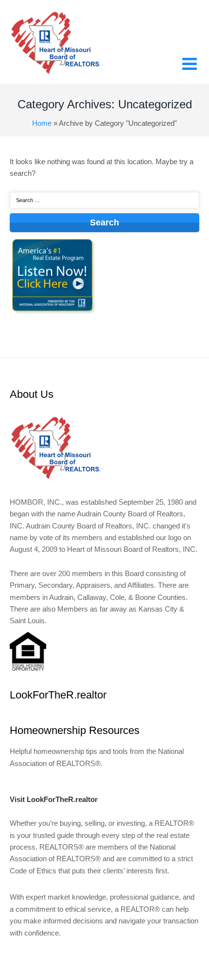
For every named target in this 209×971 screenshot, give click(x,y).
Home (42, 123)
